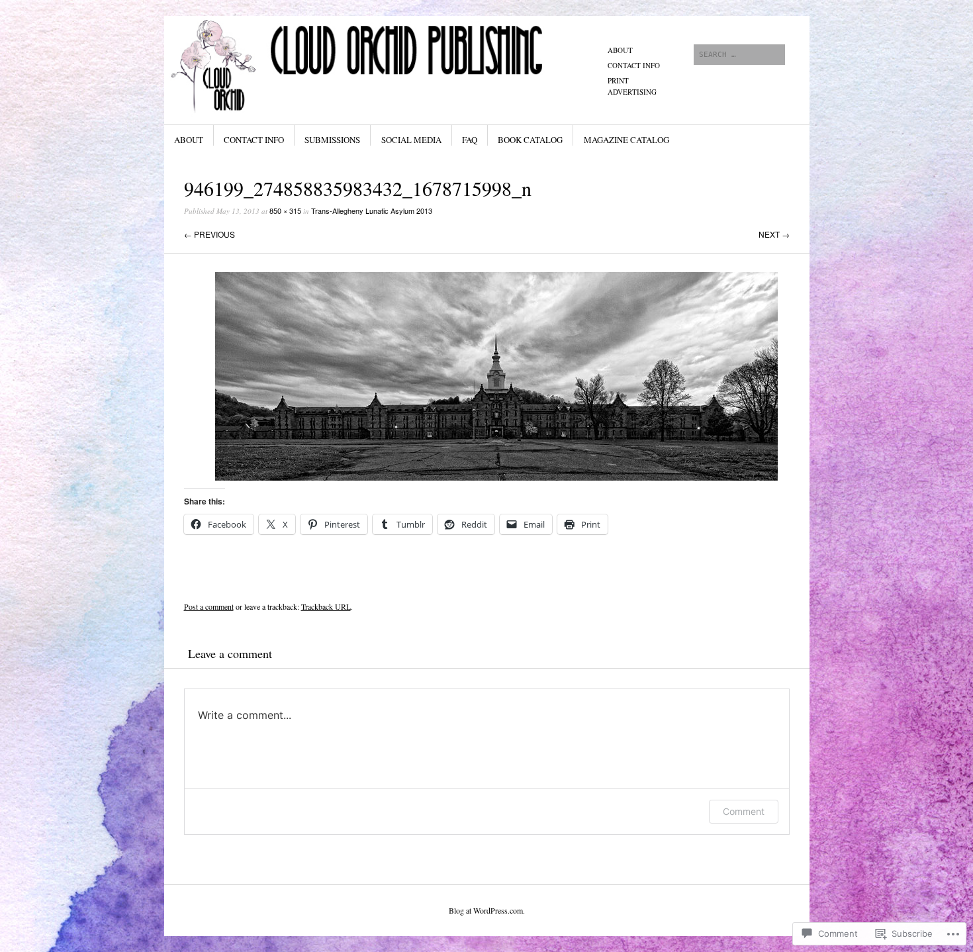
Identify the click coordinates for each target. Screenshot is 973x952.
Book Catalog (530, 140)
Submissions (332, 140)
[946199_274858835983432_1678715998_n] (496, 477)
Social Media (411, 140)
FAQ (469, 140)
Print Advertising (632, 86)
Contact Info (634, 65)
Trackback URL (326, 606)
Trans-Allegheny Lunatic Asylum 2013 (371, 210)
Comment (743, 811)
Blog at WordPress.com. (487, 910)
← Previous (209, 234)
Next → (774, 234)
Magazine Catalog (626, 140)
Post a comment (209, 606)
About (620, 50)
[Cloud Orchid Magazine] (387, 65)
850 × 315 (285, 210)
